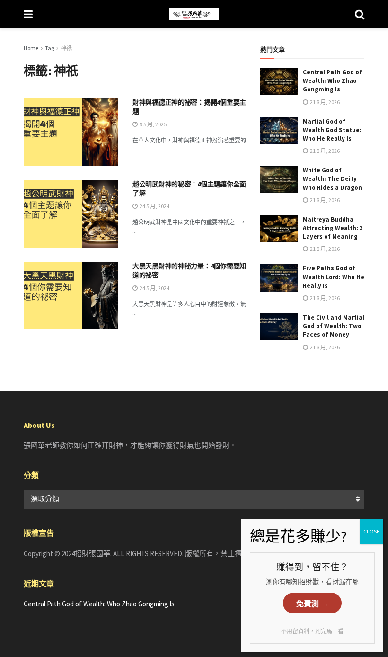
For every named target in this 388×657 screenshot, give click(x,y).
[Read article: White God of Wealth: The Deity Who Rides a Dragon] (279, 179)
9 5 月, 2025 (153, 124)
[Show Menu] (28, 14)
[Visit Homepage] (194, 14)
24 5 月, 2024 (154, 206)
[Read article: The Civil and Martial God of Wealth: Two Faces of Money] (279, 326)
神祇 (66, 48)
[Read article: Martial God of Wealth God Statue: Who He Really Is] (279, 130)
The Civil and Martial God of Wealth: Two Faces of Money (333, 325)
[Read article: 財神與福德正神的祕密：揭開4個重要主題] (71, 132)
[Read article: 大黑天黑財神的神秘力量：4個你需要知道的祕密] (71, 295)
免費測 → (312, 604)
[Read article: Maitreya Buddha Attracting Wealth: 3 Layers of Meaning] (279, 228)
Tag (49, 48)
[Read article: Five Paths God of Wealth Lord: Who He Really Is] (279, 277)
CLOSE (371, 531)
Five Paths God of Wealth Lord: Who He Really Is (333, 276)
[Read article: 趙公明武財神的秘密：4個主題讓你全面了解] (71, 214)
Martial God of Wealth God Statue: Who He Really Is (332, 129)
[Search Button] (359, 14)
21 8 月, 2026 (324, 102)
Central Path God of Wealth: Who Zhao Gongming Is (332, 80)
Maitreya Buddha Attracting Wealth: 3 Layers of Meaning (333, 227)
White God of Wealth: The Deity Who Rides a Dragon (332, 178)
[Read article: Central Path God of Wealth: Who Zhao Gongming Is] (279, 81)
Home (31, 48)
